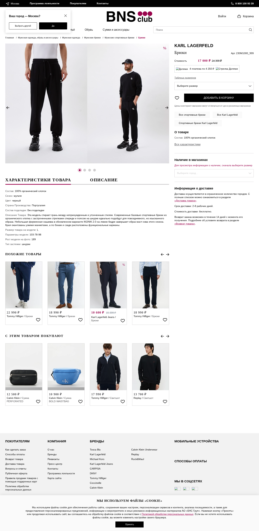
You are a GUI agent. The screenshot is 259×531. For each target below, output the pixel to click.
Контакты (103, 3)
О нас (51, 449)
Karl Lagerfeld (98, 454)
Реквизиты (53, 459)
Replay (137, 398)
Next (166, 107)
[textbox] (214, 86)
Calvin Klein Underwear (144, 449)
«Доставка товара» (185, 200)
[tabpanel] (46, 103)
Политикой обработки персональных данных (167, 514)
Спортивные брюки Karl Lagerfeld (198, 123)
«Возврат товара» (184, 223)
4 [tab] (94, 170)
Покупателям (78, 3)
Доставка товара (14, 463)
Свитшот (115, 398)
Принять (129, 524)
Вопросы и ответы (15, 468)
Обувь (89, 29)
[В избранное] (38, 319)
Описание (104, 180)
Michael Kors (97, 459)
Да (53, 26)
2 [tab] (85, 170)
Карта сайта (54, 478)
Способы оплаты (15, 454)
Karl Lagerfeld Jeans (102, 317)
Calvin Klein (13, 398)
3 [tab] (89, 170)
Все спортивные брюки (192, 114)
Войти (222, 16)
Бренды (52, 454)
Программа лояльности (44, 3)
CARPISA (95, 468)
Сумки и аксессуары (116, 29)
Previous (7, 107)
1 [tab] (80, 170)
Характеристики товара (38, 180)
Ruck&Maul (137, 459)
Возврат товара (14, 459)
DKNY (93, 473)
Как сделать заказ (15, 449)
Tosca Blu (95, 449)
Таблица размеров (185, 77)
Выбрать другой (23, 26)
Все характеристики (187, 144)
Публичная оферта (16, 473)
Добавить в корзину (219, 97)
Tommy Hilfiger (15, 316)
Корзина (248, 16)
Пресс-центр (55, 463)
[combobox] (214, 86)
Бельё (71, 29)
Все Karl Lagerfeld (227, 114)
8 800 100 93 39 (244, 3)
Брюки (29, 316)
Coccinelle (95, 482)
